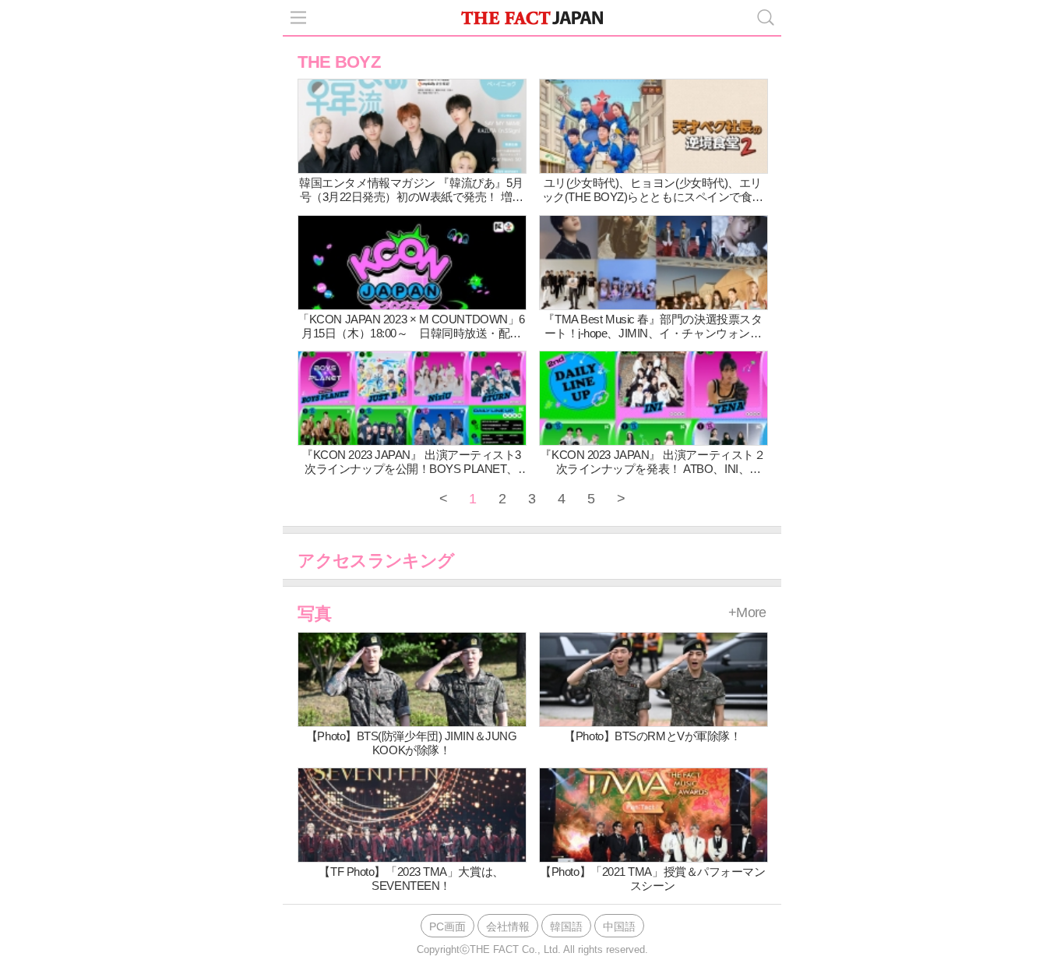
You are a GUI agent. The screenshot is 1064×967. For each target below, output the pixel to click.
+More (747, 612)
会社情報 (508, 926)
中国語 (619, 926)
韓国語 (566, 926)
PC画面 (447, 926)
